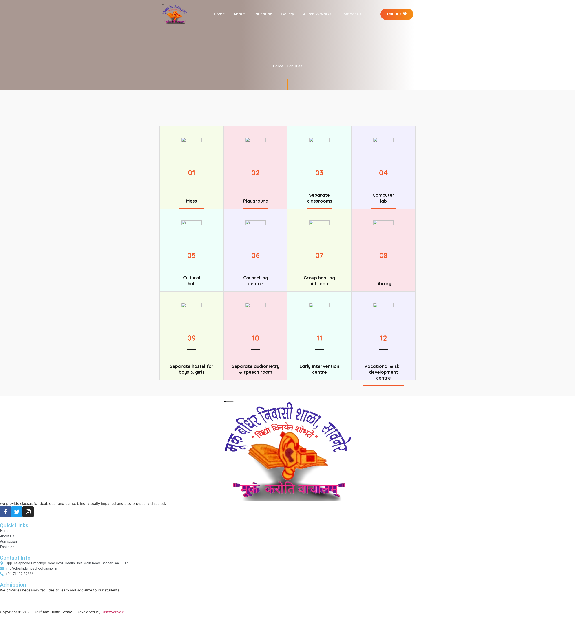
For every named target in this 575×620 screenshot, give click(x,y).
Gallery (287, 14)
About (239, 14)
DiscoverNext (113, 612)
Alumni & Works (317, 14)
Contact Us (351, 14)
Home (219, 14)
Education (263, 14)
